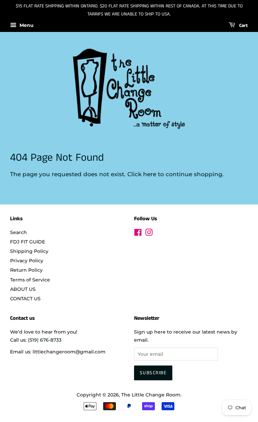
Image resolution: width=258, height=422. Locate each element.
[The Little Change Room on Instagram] (149, 234)
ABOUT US (23, 289)
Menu (26, 25)
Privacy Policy (26, 261)
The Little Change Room (150, 395)
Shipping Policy (29, 251)
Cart (243, 25)
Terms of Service (30, 280)
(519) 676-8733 (44, 340)
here (149, 174)
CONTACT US (25, 299)
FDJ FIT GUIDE (27, 242)
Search (18, 232)
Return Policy (26, 270)
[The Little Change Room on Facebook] (138, 234)
